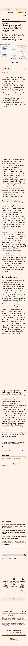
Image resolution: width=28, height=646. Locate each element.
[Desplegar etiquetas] (25, 458)
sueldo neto (22, 581)
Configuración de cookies (9, 632)
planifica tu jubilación (5, 587)
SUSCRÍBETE (20, 12)
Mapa (10, 634)
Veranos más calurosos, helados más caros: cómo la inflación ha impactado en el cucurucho (13, 532)
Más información (5, 465)
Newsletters (16, 634)
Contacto (8, 630)
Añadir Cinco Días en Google (10, 72)
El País (24, 15)
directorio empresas (22, 587)
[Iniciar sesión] (25, 12)
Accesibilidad (5, 634)
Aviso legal (12, 630)
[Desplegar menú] (3, 12)
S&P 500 (14, 9)
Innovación (8, 458)
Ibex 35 (3, 9)
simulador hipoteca (14, 581)
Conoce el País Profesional (14, 599)
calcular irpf (5, 581)
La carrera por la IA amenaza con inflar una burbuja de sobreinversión (14, 537)
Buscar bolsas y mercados (9, 550)
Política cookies (18, 630)
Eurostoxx (8, 558)
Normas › (24, 450)
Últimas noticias (6, 521)
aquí (24, 468)
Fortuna (5, 20)
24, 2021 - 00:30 (16, 64)
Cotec (3, 458)
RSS (12, 634)
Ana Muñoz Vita (14, 62)
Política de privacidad (19, 632)
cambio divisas (14, 586)
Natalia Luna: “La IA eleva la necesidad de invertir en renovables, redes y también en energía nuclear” (14, 543)
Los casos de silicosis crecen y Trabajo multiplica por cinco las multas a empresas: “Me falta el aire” (13, 526)
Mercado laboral (6, 23)
